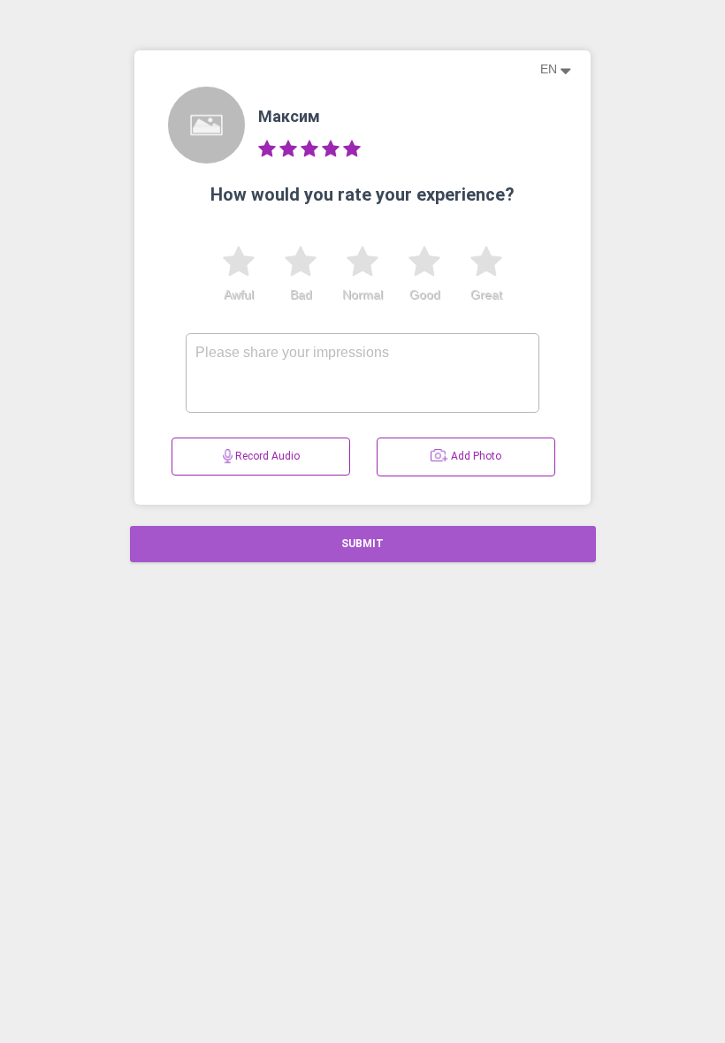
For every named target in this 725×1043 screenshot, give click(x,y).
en (550, 69)
